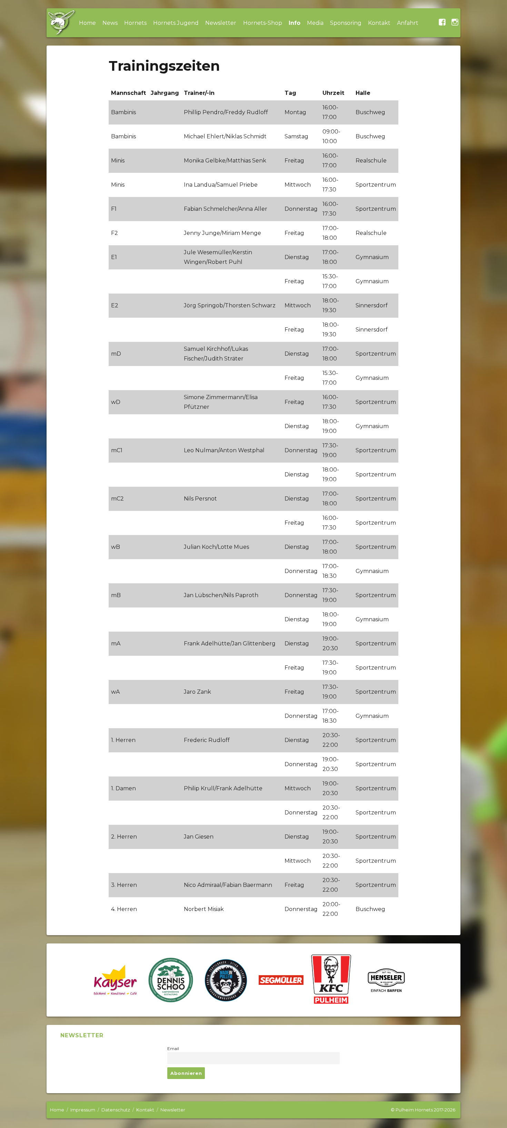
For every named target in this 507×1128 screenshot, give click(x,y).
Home (87, 23)
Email (173, 1048)
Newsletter (220, 23)
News (110, 23)
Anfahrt (407, 23)
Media (315, 23)
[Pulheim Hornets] (61, 22)
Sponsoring (345, 23)
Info (294, 23)
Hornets (135, 23)
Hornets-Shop (262, 23)
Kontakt (379, 23)
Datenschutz (115, 1109)
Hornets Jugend (176, 23)
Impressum (82, 1109)
